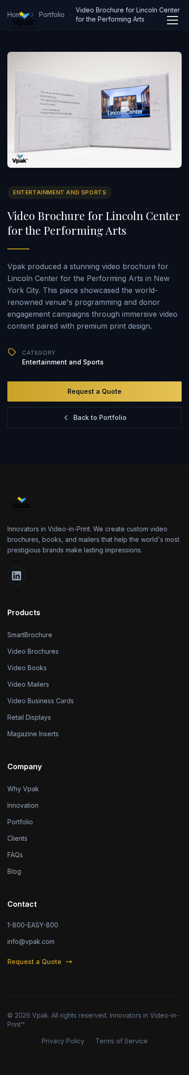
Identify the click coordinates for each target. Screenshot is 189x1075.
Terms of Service (121, 1041)
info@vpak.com (31, 941)
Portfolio (20, 822)
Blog (14, 871)
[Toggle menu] (172, 20)
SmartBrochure (29, 635)
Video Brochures (33, 651)
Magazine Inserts (33, 734)
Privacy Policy (63, 1041)
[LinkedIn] (16, 576)
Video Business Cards (40, 701)
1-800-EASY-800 (32, 925)
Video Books (27, 668)
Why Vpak (23, 789)
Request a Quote (94, 391)
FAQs (15, 855)
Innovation (23, 805)
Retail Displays (29, 717)
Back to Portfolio (100, 417)
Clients (17, 838)
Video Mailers (28, 684)
